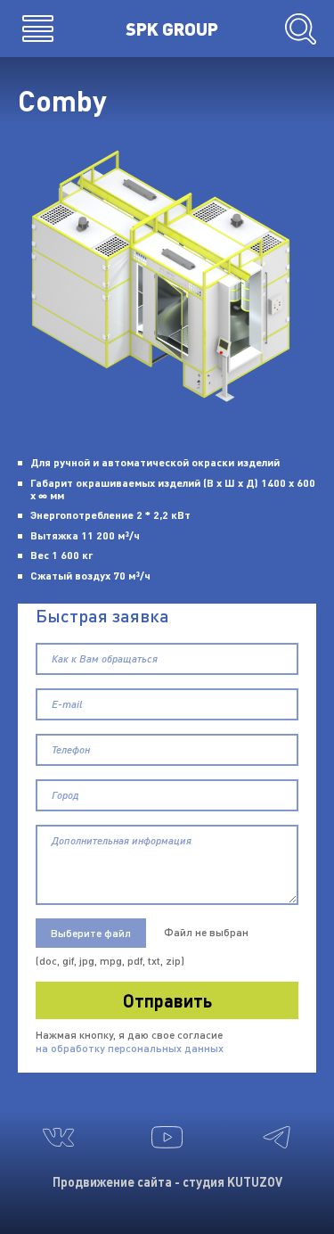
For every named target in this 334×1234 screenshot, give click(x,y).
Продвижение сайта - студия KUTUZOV (167, 1181)
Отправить (167, 1000)
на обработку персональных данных (130, 1048)
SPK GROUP (172, 28)
